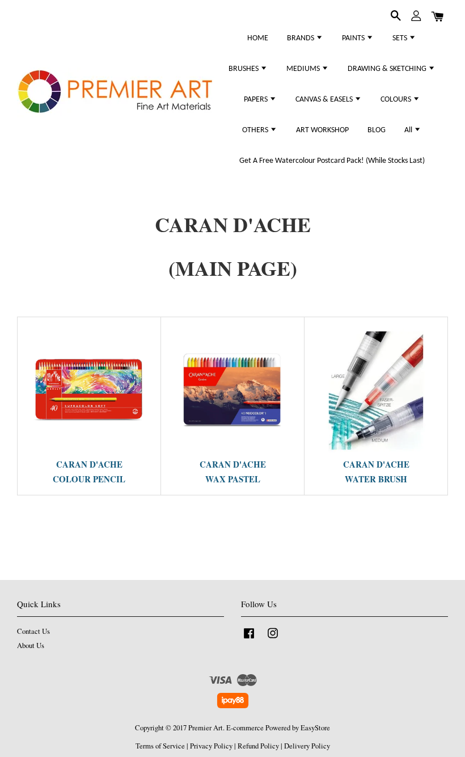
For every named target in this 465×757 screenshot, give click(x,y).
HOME (257, 38)
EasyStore (315, 728)
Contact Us (33, 631)
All (409, 130)
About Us (30, 645)
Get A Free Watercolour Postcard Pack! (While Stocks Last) (332, 161)
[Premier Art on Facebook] (249, 639)
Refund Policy (258, 746)
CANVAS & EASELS (324, 99)
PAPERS (256, 99)
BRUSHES (244, 69)
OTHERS (256, 130)
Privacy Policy (211, 746)
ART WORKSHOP (322, 130)
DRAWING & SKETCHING (388, 69)
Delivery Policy (307, 746)
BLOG (376, 130)
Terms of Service (160, 746)
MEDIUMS (304, 69)
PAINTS (354, 38)
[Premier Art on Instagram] (273, 639)
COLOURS (397, 99)
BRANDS (301, 38)
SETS (400, 38)
